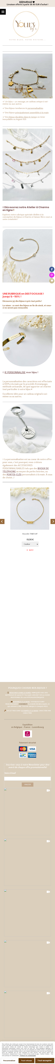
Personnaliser (9, 1061)
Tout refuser (26, 1061)
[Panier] (51, 280)
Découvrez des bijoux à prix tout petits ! (22, 301)
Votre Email (10, 773)
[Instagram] (51, 275)
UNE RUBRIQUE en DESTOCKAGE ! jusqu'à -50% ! (23, 295)
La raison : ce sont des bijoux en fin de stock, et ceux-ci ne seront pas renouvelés (27, 306)
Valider (27, 785)
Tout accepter (44, 1060)
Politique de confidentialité (27, 1055)
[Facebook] (51, 269)
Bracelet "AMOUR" (27, 534)
